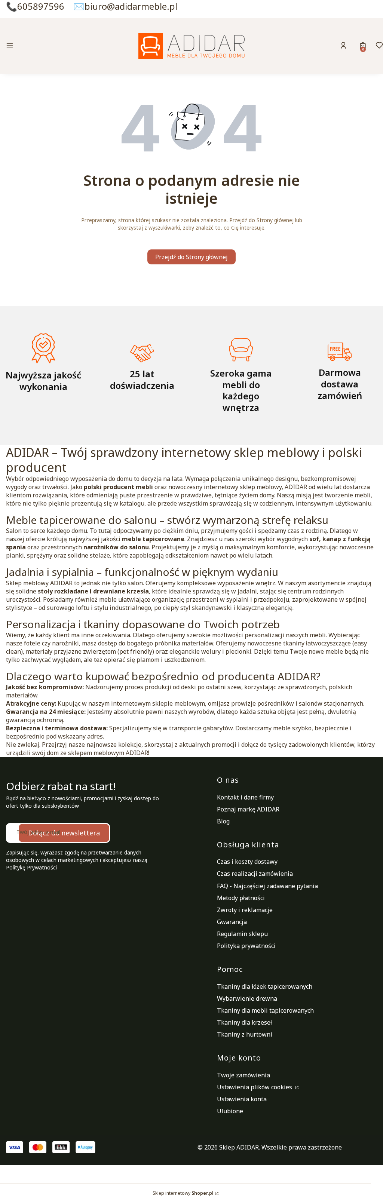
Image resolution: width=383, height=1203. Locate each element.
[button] (49, 46)
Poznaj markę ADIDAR (248, 809)
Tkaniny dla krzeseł (244, 1022)
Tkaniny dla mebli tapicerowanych (265, 1010)
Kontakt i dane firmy (245, 797)
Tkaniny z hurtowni (244, 1034)
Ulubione (230, 1111)
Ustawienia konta (242, 1099)
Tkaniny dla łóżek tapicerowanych (264, 986)
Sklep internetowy (183, 1193)
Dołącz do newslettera (64, 832)
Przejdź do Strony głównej (191, 257)
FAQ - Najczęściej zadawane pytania (267, 886)
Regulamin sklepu (242, 934)
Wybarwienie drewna (247, 998)
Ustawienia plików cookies (255, 1087)
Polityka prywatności (246, 946)
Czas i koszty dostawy (247, 861)
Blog (223, 821)
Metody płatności (241, 898)
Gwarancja (232, 922)
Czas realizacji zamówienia (255, 873)
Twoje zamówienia (243, 1075)
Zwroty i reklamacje (245, 910)
